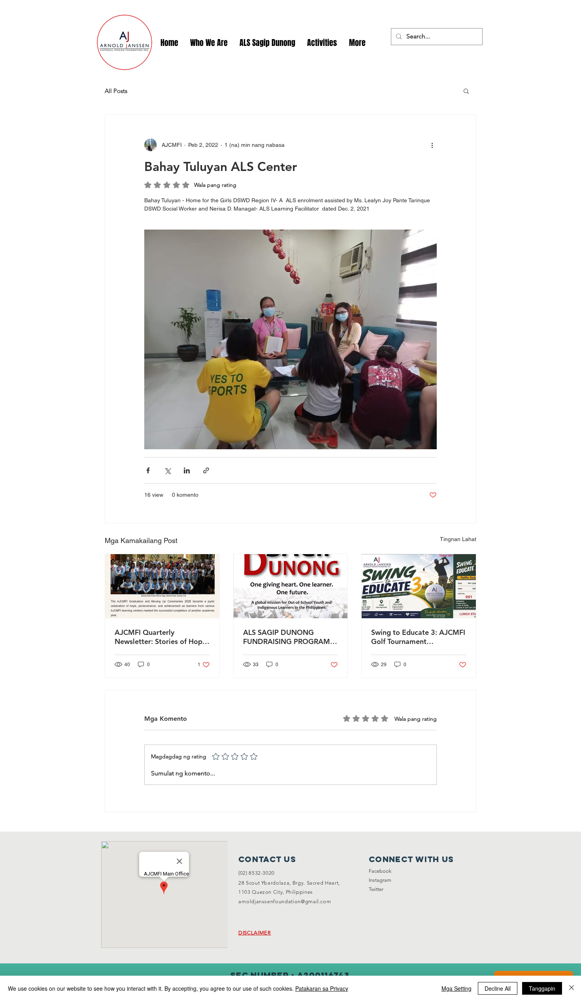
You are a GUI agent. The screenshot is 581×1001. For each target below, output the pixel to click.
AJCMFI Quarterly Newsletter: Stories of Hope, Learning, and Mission (161, 637)
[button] (322, 43)
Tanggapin (542, 988)
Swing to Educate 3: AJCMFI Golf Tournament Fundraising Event (418, 637)
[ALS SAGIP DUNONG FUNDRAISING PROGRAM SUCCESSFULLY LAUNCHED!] (291, 586)
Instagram (380, 880)
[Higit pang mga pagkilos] (432, 145)
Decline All (498, 988)
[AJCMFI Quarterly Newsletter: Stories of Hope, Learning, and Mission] (162, 586)
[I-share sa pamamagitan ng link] (206, 470)
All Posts (116, 91)
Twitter (376, 889)
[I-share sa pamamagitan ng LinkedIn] (187, 470)
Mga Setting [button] (456, 988)
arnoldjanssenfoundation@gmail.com (284, 901)
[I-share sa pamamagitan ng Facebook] (148, 470)
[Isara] (571, 988)
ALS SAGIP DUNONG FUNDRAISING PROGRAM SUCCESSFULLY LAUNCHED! (290, 637)
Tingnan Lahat (458, 539)
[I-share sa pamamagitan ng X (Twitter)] (167, 470)
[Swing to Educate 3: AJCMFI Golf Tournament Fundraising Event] (419, 586)
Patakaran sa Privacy (321, 988)
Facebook (380, 871)
